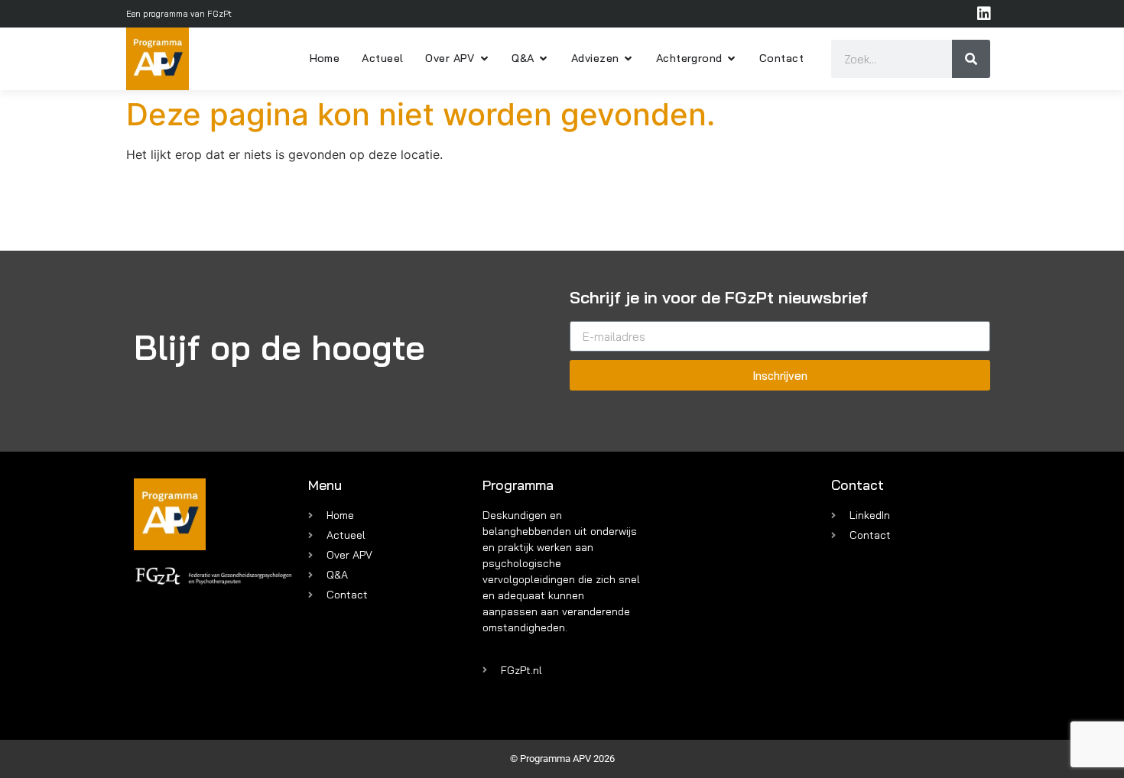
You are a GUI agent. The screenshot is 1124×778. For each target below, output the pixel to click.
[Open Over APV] (484, 58)
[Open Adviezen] (627, 58)
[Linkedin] (984, 14)
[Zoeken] (971, 59)
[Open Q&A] (543, 58)
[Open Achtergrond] (731, 58)
